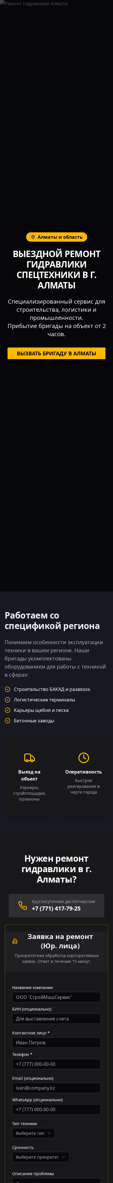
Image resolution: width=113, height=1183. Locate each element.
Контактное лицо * (31, 1033)
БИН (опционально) (31, 1009)
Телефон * (22, 1054)
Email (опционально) (32, 1078)
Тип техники (24, 1124)
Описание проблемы (33, 1174)
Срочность (23, 1147)
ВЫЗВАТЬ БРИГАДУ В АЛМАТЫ (56, 353)
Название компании (32, 988)
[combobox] (33, 1133)
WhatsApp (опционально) (37, 1100)
